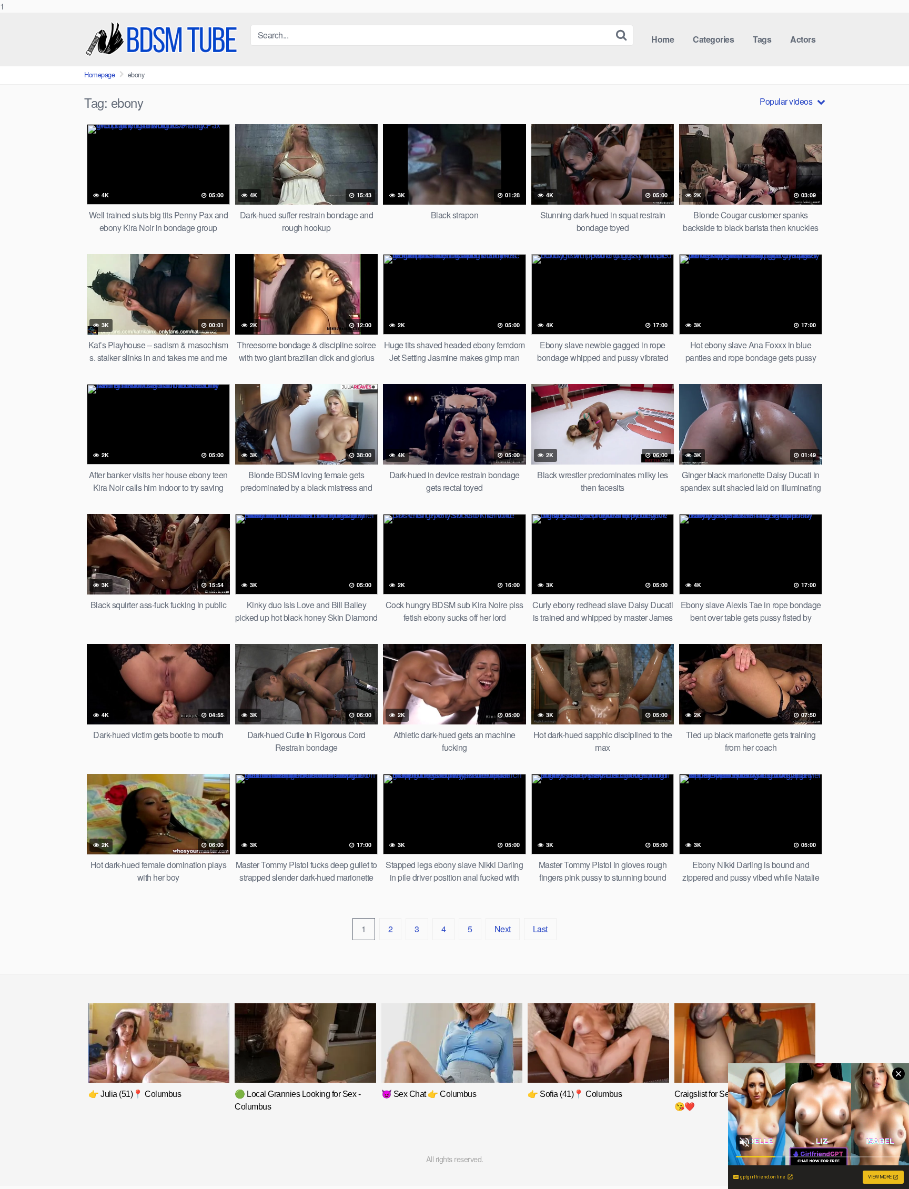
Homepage (99, 74)
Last (540, 929)
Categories (713, 39)
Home (662, 39)
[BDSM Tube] (163, 39)
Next (502, 929)
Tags (762, 39)
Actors (802, 39)
